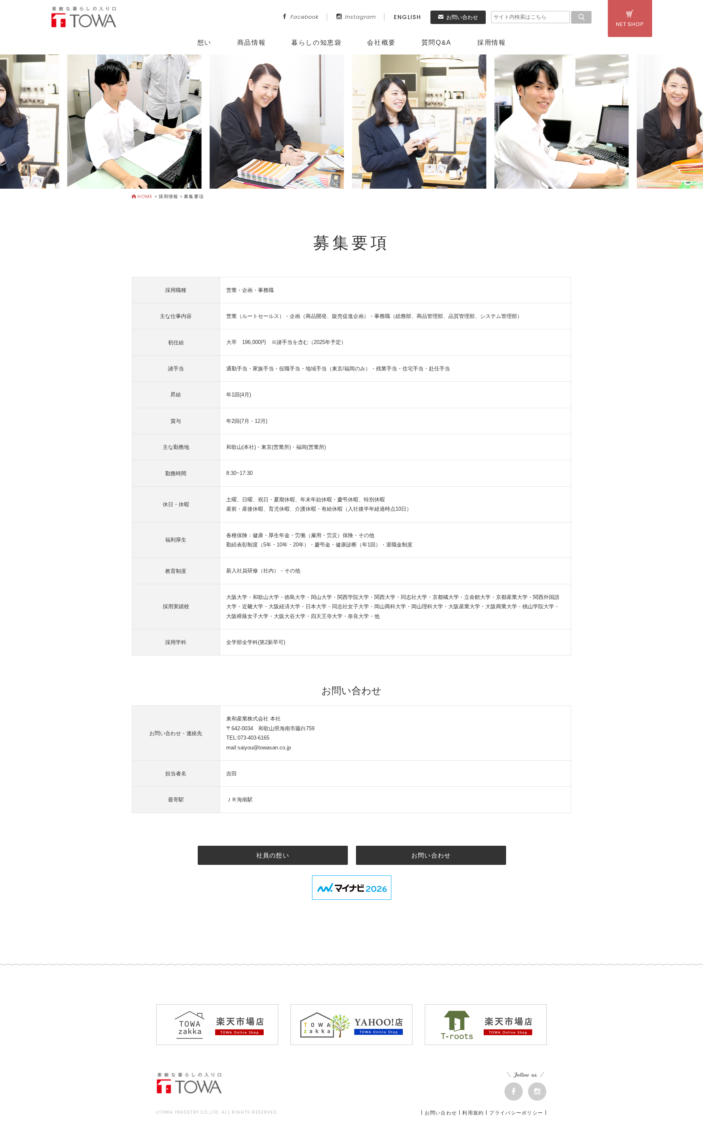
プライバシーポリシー (516, 1112)
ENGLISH (407, 17)
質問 (436, 42)
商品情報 (251, 42)
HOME (145, 196)
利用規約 (473, 1112)
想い (204, 42)
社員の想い (272, 855)
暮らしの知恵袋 (316, 42)
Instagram (360, 17)
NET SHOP (630, 24)
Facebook (304, 17)
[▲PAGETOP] (682, 1100)
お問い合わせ (462, 17)
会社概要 (381, 42)
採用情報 (491, 42)
